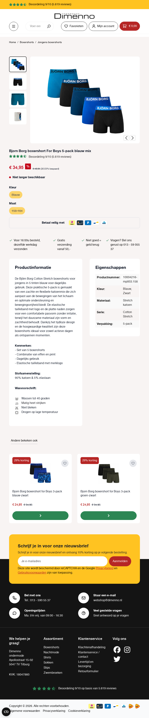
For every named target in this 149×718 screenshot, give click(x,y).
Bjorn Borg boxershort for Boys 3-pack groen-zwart (105, 494)
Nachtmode (51, 652)
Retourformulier (88, 671)
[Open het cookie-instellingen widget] (6, 711)
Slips (47, 667)
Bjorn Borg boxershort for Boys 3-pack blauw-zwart (37, 494)
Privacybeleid (104, 568)
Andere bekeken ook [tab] (24, 440)
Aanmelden (120, 561)
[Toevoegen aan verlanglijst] (65, 463)
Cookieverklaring (79, 711)
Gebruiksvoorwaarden (32, 572)
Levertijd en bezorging (85, 664)
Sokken (48, 662)
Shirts (47, 657)
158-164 (18, 211)
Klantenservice (90, 638)
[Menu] (13, 26)
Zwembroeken (53, 673)
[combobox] (35, 26)
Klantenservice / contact (88, 654)
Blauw (17, 195)
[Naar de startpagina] (74, 16)
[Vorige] (126, 138)
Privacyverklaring (54, 711)
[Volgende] (132, 138)
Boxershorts (51, 647)
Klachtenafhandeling (91, 647)
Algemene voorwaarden (24, 711)
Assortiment (53, 638)
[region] (74, 100)
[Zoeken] (49, 26)
